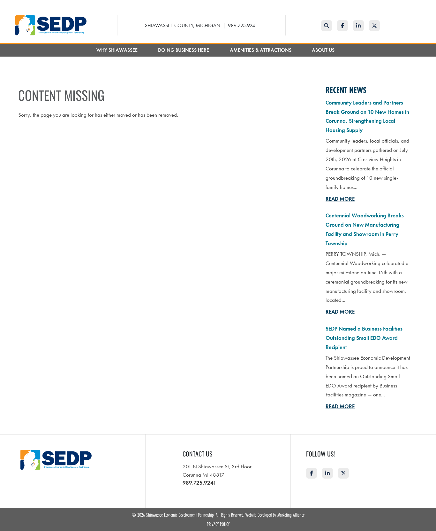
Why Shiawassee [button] (117, 50)
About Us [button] (324, 50)
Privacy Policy (218, 523)
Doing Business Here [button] (184, 50)
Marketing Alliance (290, 514)
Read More (340, 198)
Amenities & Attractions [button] (261, 50)
